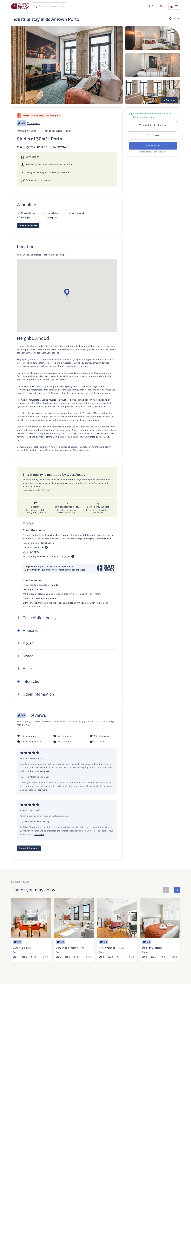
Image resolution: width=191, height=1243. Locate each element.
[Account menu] (174, 6)
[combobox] (49, 6)
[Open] (63, 6)
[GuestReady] (20, 6)
